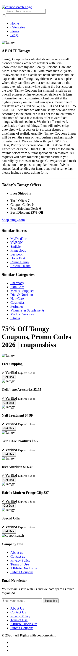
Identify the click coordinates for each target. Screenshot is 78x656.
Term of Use (19, 620)
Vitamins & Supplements (27, 310)
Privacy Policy (20, 560)
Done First (17, 258)
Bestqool (16, 254)
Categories (17, 27)
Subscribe (50, 600)
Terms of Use (19, 564)
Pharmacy (17, 283)
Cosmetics (17, 302)
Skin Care (17, 287)
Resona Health (20, 266)
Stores (14, 31)
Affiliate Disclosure (23, 568)
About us (16, 552)
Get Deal (9, 377)
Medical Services (22, 314)
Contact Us (18, 612)
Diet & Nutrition (21, 295)
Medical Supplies (22, 291)
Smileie (15, 246)
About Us (17, 608)
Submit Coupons (21, 572)
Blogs (14, 35)
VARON (16, 242)
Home (14, 23)
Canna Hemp (19, 262)
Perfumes (16, 306)
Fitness (15, 318)
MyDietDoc (18, 239)
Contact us (17, 556)
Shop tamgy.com (13, 220)
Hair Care (17, 298)
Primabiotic (18, 250)
